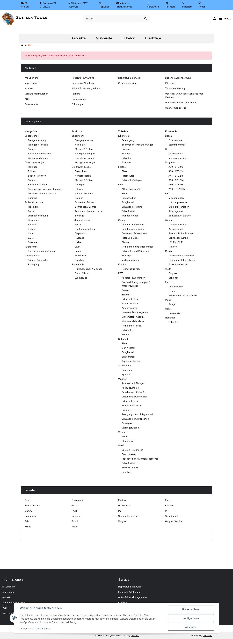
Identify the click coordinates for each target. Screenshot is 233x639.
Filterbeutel (128, 175)
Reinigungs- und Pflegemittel (137, 246)
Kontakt (29, 88)
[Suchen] (145, 19)
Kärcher (122, 264)
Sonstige (32, 198)
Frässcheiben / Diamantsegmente (140, 458)
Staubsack (127, 441)
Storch (74, 521)
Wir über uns (31, 77)
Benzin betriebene (178, 264)
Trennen (126, 162)
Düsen (125, 290)
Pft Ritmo (170, 83)
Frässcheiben (129, 198)
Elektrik (125, 294)
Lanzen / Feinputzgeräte (135, 312)
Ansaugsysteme (130, 387)
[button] (214, 18)
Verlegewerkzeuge (38, 158)
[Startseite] (22, 45)
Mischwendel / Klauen (133, 321)
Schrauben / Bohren (86, 206)
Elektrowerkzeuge (34, 162)
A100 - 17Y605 (177, 189)
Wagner (122, 378)
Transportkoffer (130, 215)
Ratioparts (30, 516)
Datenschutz (31, 104)
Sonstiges (127, 255)
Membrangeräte (177, 158)
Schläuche (127, 330)
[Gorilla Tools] (25, 18)
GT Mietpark (125, 505)
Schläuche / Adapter (132, 206)
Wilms (121, 432)
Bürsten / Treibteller (132, 449)
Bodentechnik (32, 135)
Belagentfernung (37, 140)
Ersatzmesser (129, 454)
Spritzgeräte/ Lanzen (180, 215)
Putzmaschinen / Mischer (41, 251)
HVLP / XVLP (176, 242)
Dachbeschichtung (38, 215)
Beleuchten (81, 171)
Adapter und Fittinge (133, 224)
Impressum (31, 83)
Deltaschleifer (176, 286)
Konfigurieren (191, 618)
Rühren (32, 171)
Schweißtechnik (130, 467)
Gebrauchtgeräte (127, 83)
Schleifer (173, 277)
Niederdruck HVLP (132, 405)
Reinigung (33, 264)
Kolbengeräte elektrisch (181, 255)
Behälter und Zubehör (133, 229)
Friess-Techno (32, 505)
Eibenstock (124, 135)
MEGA (28, 510)
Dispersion (33, 220)
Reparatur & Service (129, 77)
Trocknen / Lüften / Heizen (42, 193)
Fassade (32, 224)
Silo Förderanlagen (179, 206)
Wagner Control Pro (175, 107)
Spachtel (32, 242)
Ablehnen (190, 627)
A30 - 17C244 (176, 171)
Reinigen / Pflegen (38, 144)
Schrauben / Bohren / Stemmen (45, 189)
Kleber (31, 229)
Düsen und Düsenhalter (134, 233)
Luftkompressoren (178, 202)
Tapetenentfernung (175, 88)
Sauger (172, 291)
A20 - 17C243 (176, 166)
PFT (120, 273)
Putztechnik (31, 246)
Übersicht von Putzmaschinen (181, 102)
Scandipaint (124, 365)
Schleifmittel (128, 211)
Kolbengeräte (176, 153)
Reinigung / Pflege (131, 325)
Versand (135, 635)
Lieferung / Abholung (82, 83)
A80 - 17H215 (176, 184)
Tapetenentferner (131, 361)
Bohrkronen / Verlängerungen (138, 144)
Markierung (81, 255)
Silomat (126, 334)
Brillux (168, 149)
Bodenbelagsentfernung (178, 77)
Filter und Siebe (130, 237)
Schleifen (127, 158)
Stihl (27, 521)
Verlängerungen (130, 260)
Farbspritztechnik (34, 202)
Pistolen (126, 242)
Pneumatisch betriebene (182, 260)
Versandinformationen (36, 93)
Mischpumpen (176, 198)
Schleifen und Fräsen (39, 153)
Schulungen (77, 104)
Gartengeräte (32, 255)
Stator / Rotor (82, 273)
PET (120, 510)
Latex (31, 237)
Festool (122, 166)
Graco (121, 220)
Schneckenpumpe (178, 237)
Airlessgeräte (176, 211)
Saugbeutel (128, 202)
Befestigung (128, 140)
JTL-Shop (207, 635)
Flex (120, 184)
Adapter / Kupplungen (133, 277)
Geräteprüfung (79, 99)
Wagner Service (173, 521)
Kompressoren (83, 175)
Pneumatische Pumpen (181, 233)
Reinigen (33, 166)
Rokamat (123, 339)
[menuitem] (62, 38)
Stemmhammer (177, 144)
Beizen (31, 211)
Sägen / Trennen (37, 175)
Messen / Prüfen (84, 149)
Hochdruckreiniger (131, 268)
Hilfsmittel (33, 206)
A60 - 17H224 (176, 180)
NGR (74, 510)
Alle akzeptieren (190, 609)
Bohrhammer (176, 140)
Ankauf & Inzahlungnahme (85, 88)
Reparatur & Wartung (82, 77)
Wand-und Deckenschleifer (183, 295)
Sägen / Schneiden (38, 260)
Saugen (32, 149)
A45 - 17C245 (176, 175)
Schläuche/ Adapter (132, 180)
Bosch (168, 135)
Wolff (121, 445)
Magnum (170, 162)
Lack (30, 233)
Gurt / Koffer (128, 347)
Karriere (75, 93)
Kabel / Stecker (130, 303)
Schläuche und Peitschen (135, 251)
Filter (124, 171)
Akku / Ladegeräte (131, 189)
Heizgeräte (174, 313)
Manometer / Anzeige (133, 316)
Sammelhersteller (127, 516)
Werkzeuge (81, 277)
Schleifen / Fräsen (38, 184)
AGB (27, 99)
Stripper (173, 273)
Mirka (168, 300)
